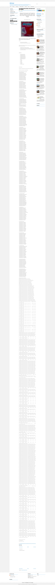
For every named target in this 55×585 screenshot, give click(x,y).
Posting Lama (34, 568)
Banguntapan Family (39, 35)
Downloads (17, 6)
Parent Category (22, 6)
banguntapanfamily (39, 22)
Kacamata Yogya (12, 575)
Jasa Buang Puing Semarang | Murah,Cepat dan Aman (42, 60)
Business (13, 6)
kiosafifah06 (38, 23)
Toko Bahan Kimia (39, 20)
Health (29, 6)
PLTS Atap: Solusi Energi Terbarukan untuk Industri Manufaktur (40, 37)
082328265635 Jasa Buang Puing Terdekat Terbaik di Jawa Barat (42, 91)
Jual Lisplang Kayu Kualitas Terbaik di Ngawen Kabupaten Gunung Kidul (42, 66)
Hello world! (38, 31)
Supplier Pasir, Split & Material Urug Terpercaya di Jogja (42, 73)
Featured (26, 6)
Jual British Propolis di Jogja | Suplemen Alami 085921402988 (42, 40)
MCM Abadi (12, 3)
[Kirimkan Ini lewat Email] (19, 545)
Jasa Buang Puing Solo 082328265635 (42, 85)
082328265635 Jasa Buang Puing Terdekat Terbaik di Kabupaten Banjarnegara (42, 53)
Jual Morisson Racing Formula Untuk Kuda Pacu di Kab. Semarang (27, 9)
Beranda (11, 16)
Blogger (16, 24)
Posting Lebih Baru (21, 568)
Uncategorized (32, 6)
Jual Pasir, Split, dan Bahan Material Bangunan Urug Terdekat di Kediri (42, 47)
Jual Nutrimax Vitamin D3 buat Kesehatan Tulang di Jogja (42, 97)
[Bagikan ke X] (20, 545)
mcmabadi (38, 25)
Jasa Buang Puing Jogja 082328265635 (42, 78)
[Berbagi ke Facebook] (21, 545)
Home (10, 6)
